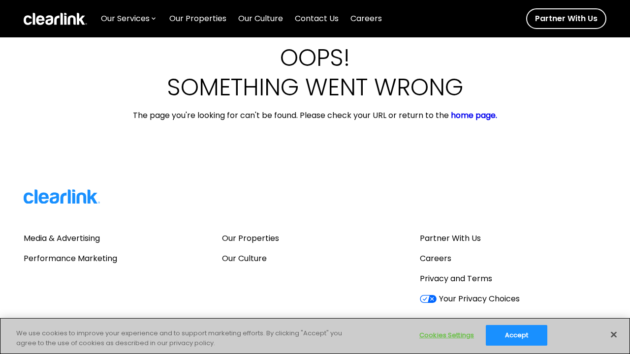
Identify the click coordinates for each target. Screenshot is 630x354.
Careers (435, 258)
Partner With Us (450, 238)
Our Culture (244, 258)
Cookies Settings (446, 335)
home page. (474, 115)
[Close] (614, 334)
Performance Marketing (70, 258)
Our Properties (250, 238)
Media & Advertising (62, 238)
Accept (517, 335)
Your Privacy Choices (479, 298)
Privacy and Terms (456, 278)
